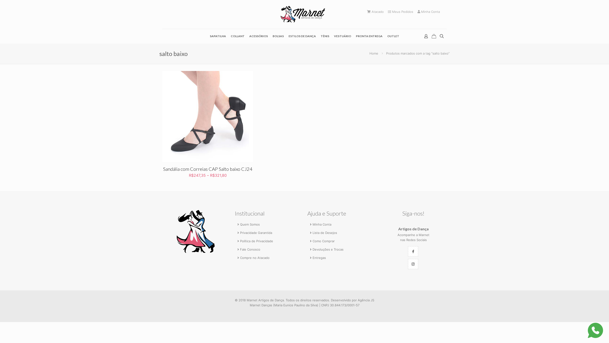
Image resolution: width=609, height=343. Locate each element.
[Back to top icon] (585, 332)
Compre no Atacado (255, 258)
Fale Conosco (250, 249)
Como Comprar (324, 241)
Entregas (319, 258)
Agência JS (366, 300)
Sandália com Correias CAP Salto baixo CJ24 (207, 169)
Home (373, 53)
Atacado (377, 11)
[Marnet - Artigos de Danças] (304, 14)
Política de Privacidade (256, 241)
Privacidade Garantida (256, 233)
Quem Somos (250, 224)
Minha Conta (430, 11)
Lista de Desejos (325, 233)
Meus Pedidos (402, 11)
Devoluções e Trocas (328, 249)
